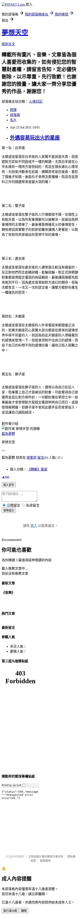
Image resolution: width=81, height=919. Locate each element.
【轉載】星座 (37, 469)
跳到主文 (8, 44)
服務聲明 (45, 860)
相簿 (13, 110)
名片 (13, 120)
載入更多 (8, 484)
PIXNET (19, 856)
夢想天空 (15, 32)
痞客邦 (32, 457)
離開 (24, 910)
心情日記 (35, 101)
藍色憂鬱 (8, 434)
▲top (5, 476)
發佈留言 (8, 510)
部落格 (15, 115)
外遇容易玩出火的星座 (35, 137)
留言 (40, 457)
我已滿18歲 (10, 910)
